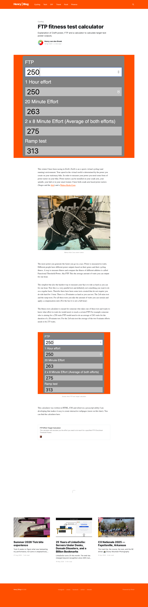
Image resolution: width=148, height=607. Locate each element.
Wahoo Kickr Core (67, 185)
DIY (51, 4)
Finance (74, 4)
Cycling (37, 4)
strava (68, 589)
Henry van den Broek (53, 41)
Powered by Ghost (128, 589)
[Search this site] (133, 4)
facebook (75, 589)
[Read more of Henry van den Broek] (40, 42)
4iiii (52, 185)
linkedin (89, 589)
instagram (61, 589)
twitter (83, 589)
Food (66, 4)
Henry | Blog (21, 4)
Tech (45, 4)
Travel (58, 4)
